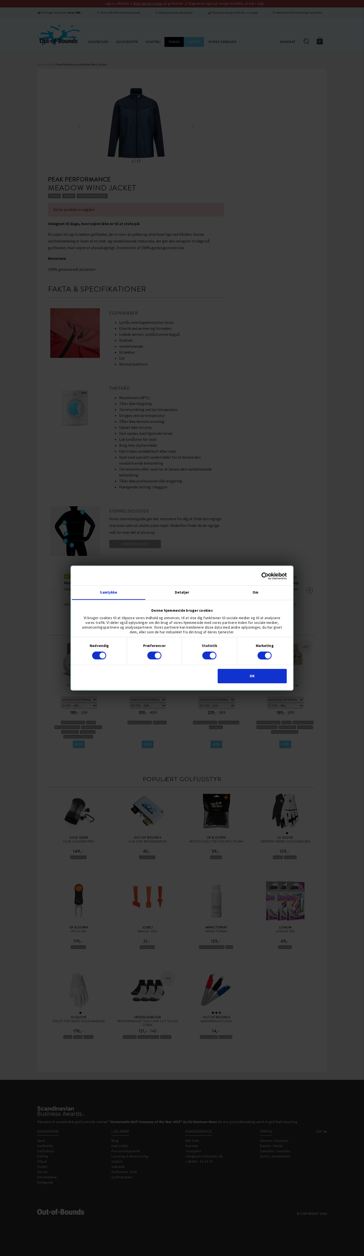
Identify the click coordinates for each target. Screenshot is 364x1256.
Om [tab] (255, 592)
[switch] (154, 655)
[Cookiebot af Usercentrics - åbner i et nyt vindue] (265, 576)
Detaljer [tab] (182, 592)
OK (252, 676)
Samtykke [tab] (108, 592)
